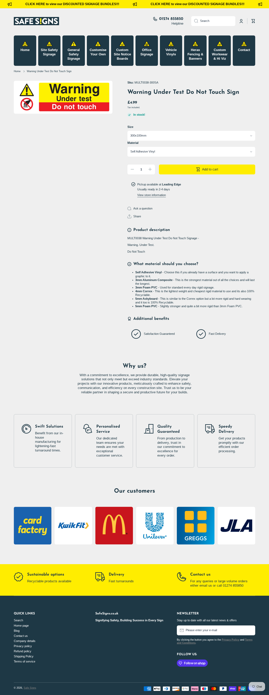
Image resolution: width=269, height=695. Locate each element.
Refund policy (22, 651)
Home (17, 71)
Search (18, 620)
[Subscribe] (250, 630)
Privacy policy (23, 646)
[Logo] (36, 21)
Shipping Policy (23, 656)
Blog (16, 630)
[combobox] (213, 21)
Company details (24, 641)
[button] (134, 216)
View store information (151, 195)
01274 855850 (171, 19)
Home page (21, 625)
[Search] (194, 21)
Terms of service (24, 661)
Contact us (200, 575)
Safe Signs (30, 688)
